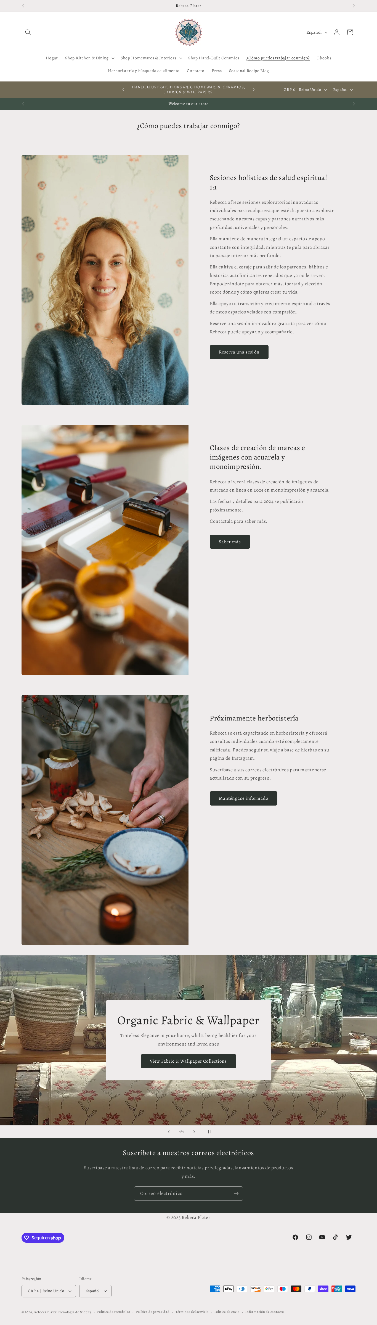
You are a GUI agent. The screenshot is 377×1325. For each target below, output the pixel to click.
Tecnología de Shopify (74, 1312)
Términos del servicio (192, 1312)
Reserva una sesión (239, 352)
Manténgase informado (243, 798)
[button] (28, 32)
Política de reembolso (113, 1312)
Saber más (230, 542)
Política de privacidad (153, 1312)
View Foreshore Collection (188, 1057)
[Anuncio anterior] (23, 6)
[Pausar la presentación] (208, 1132)
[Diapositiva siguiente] (194, 1132)
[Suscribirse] (236, 1193)
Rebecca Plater (45, 1312)
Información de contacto (264, 1312)
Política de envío (227, 1312)
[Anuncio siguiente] (354, 6)
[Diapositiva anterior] (169, 1132)
